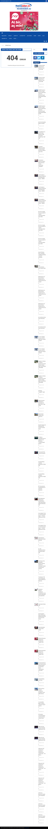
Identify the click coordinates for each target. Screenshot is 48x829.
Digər (15, 38)
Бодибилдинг (27, 827)
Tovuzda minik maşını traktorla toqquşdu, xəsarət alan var (41, 704)
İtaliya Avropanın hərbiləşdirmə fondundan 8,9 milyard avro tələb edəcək (41, 403)
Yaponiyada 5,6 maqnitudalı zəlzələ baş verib (41, 539)
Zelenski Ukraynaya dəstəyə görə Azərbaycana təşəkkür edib (42, 640)
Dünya (39, 35)
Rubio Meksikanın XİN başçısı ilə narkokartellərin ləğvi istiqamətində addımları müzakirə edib (41, 501)
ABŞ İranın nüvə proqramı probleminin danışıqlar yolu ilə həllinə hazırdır (41, 691)
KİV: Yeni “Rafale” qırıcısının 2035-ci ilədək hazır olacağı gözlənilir (41, 338)
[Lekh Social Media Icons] (35, 57)
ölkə (43, 35)
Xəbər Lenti (36, 62)
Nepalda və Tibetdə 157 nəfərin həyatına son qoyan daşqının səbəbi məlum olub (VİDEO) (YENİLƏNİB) (42, 364)
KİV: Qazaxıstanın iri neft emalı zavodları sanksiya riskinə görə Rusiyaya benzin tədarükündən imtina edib (42, 666)
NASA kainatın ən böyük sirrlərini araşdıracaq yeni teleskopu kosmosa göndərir (42, 279)
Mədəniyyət (4, 38)
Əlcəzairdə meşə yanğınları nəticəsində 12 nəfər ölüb (42, 463)
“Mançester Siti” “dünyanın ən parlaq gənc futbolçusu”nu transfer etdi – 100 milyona (41, 751)
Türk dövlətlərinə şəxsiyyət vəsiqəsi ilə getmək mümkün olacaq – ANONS (42, 176)
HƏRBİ (35, 35)
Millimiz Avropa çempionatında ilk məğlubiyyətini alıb (41, 728)
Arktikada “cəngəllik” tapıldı (41, 391)
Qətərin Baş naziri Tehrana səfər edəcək (41, 628)
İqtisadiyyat (22, 35)
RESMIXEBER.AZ (24, 9)
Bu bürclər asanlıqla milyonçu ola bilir (42, 123)
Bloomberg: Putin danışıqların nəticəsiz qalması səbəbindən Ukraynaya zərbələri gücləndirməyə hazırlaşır (42, 565)
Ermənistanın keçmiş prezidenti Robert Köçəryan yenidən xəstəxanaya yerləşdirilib (41, 163)
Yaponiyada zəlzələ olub (41, 605)
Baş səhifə (4, 35)
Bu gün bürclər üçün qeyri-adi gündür (42, 318)
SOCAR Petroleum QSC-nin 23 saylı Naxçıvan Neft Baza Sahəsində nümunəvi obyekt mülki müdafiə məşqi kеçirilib (42, 94)
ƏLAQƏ (10, 38)
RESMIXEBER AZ (41, 74)
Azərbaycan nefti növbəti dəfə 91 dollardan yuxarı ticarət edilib (41, 67)
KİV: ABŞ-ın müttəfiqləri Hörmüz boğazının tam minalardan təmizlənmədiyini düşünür (42, 440)
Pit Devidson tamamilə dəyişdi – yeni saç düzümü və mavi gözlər (41, 716)
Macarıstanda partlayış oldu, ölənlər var (41, 415)
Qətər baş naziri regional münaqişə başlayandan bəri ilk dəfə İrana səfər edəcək (42, 616)
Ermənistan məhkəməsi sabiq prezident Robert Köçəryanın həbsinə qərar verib (41, 149)
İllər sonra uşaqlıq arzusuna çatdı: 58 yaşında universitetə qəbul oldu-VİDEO (41, 214)
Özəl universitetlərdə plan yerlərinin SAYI (42, 267)
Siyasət (10, 35)
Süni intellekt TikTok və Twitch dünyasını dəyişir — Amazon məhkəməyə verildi (42, 515)
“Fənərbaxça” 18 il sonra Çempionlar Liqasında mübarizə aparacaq (41, 579)
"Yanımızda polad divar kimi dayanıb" (41, 453)
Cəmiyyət (16, 35)
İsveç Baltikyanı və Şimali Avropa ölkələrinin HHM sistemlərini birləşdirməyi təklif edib (41, 135)
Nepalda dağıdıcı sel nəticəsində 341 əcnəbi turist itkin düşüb (42, 427)
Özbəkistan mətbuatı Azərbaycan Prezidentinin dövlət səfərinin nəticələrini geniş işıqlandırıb (42, 592)
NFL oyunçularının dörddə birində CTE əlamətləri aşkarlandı (41, 488)
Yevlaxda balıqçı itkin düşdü (41, 679)
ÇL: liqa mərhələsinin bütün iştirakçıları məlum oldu (41, 550)
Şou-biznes (29, 35)
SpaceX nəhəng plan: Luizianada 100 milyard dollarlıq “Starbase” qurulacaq (42, 255)
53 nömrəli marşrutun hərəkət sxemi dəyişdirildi (41, 794)
